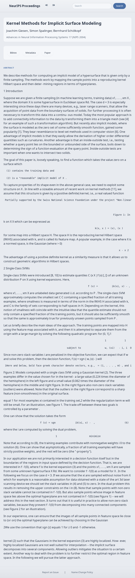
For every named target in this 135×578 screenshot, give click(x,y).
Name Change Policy (82, 572)
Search (119, 5)
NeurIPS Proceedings (24, 6)
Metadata (30, 52)
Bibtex (13, 52)
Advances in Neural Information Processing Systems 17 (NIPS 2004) (46, 37)
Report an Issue (50, 572)
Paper (47, 52)
